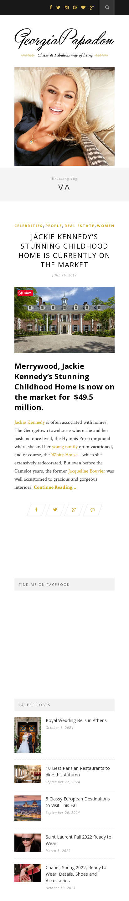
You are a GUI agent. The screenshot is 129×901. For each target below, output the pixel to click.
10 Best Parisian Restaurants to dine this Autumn (78, 771)
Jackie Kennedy (29, 422)
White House (64, 455)
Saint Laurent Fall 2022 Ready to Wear (78, 840)
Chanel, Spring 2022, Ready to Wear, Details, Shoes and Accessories (76, 874)
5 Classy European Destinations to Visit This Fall (78, 802)
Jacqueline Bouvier (86, 471)
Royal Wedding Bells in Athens (76, 720)
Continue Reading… (55, 487)
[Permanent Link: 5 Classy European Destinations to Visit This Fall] (27, 820)
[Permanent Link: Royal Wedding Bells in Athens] (27, 751)
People (53, 225)
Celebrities (28, 225)
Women (106, 225)
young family (65, 446)
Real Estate (79, 225)
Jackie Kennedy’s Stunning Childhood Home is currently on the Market (64, 250)
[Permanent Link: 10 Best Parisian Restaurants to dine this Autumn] (27, 781)
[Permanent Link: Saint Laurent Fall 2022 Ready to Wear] (27, 850)
